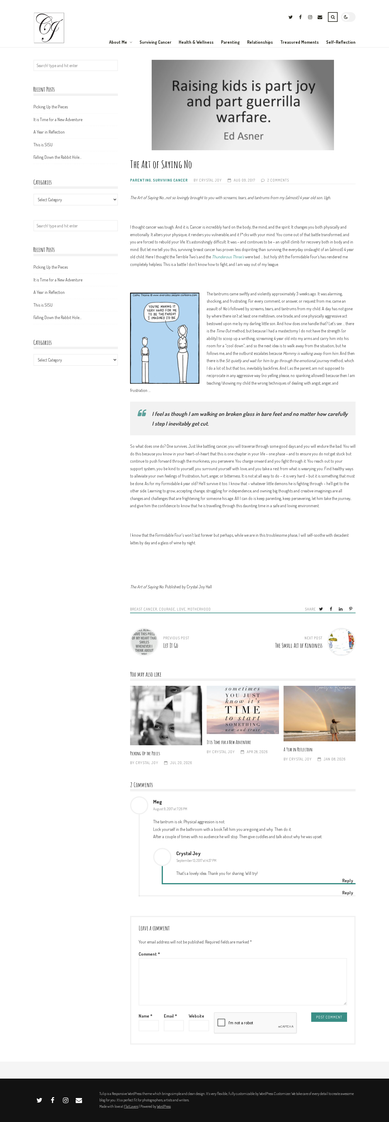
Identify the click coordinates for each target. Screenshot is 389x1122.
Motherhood (199, 609)
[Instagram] (310, 18)
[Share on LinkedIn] (341, 609)
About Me (118, 42)
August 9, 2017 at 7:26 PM (170, 809)
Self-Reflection (341, 42)
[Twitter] (290, 18)
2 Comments (278, 180)
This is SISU (43, 144)
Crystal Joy (210, 180)
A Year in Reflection (320, 713)
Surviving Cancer (155, 42)
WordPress (164, 1106)
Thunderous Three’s (228, 256)
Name (146, 1015)
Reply (347, 892)
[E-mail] (320, 18)
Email (170, 1015)
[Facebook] (300, 18)
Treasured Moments (299, 42)
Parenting (230, 42)
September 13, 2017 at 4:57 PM (196, 860)
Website (196, 1015)
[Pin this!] (351, 609)
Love (181, 609)
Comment (149, 954)
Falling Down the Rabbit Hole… (57, 157)
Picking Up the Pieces (166, 715)
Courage (167, 609)
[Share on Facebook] (331, 609)
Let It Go (170, 645)
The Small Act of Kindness (298, 645)
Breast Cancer (143, 609)
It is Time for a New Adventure (243, 710)
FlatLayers (131, 1106)
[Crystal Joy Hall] (49, 42)
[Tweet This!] (321, 609)
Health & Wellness (196, 42)
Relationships (260, 42)
